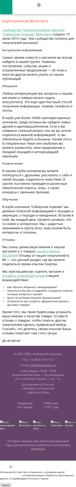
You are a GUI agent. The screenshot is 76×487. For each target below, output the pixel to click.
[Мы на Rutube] (70, 427)
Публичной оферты (11, 475)
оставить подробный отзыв (23, 276)
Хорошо (5, 485)
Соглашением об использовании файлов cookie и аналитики (34, 480)
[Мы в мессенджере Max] (8, 427)
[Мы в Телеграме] (57, 427)
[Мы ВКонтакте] (25, 427)
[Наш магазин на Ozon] (41, 427)
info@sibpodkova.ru (43, 365)
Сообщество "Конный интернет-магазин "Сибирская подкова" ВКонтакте (33, 32)
